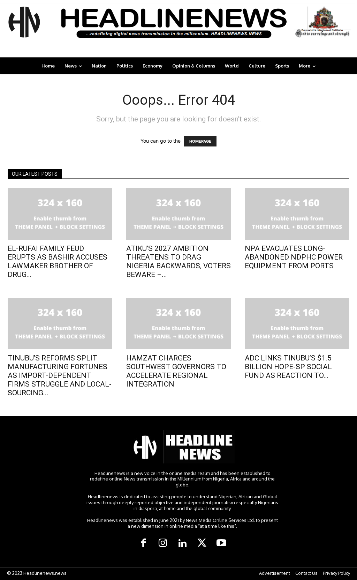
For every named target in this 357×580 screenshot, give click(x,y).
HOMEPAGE (200, 141)
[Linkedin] (182, 543)
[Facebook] (143, 543)
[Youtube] (221, 543)
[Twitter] (202, 543)
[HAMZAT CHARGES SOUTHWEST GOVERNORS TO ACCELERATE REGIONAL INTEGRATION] (178, 323)
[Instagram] (163, 543)
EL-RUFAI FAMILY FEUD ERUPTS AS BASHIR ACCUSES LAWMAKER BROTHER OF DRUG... (57, 261)
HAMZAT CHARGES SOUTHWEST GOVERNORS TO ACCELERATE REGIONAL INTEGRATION (176, 371)
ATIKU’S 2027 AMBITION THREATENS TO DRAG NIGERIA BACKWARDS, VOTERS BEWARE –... (178, 261)
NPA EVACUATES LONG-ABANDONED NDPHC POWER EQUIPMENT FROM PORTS (294, 257)
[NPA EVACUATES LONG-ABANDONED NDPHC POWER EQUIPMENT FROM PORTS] (297, 214)
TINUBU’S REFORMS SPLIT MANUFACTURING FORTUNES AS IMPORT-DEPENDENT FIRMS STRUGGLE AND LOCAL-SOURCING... (60, 375)
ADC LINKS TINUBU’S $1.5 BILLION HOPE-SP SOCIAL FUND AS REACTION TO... (288, 367)
